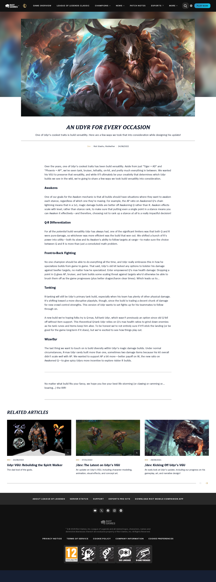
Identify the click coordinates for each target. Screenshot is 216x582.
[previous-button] (200, 483)
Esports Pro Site (119, 499)
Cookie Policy (102, 538)
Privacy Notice (52, 538)
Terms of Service (77, 538)
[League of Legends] (25, 6)
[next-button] (206, 483)
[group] (108, 448)
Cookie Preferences (161, 538)
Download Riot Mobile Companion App (159, 499)
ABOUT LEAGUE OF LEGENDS (49, 499)
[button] (89, 146)
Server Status (79, 499)
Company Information (129, 538)
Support (98, 499)
